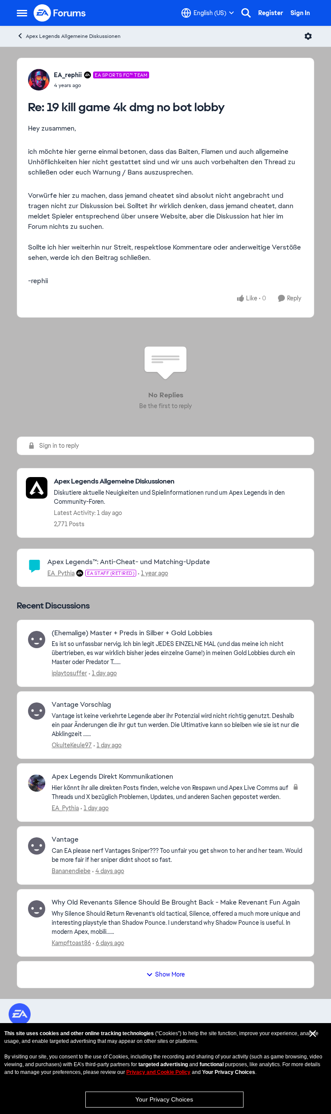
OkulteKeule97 (72, 745)
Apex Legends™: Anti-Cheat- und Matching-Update (128, 561)
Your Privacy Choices (164, 1099)
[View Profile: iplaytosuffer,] (36, 639)
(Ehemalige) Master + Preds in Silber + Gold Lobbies (132, 633)
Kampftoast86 (71, 943)
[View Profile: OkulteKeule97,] (36, 711)
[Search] (246, 13)
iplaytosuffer (69, 673)
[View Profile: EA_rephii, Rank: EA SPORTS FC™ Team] (39, 79)
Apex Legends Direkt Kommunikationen (112, 776)
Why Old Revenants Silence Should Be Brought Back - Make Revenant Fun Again (176, 902)
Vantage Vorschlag (81, 704)
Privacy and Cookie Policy (158, 1072)
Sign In (300, 13)
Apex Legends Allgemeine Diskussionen (73, 36)
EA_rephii (68, 75)
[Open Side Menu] (21, 12)
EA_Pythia (61, 573)
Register (270, 13)
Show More (170, 974)
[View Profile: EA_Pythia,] (36, 783)
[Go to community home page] (60, 13)
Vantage (65, 839)
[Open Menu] (308, 36)
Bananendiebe (71, 871)
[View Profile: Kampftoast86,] (36, 908)
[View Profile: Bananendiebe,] (36, 846)
